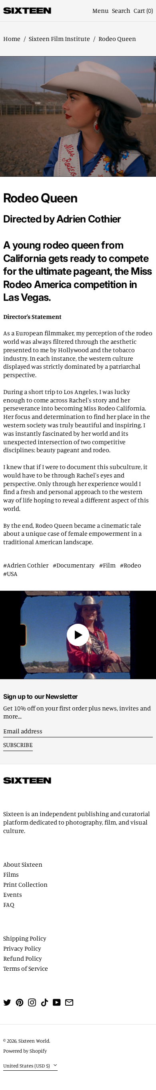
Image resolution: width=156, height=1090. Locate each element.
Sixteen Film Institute (59, 39)
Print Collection (25, 884)
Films (11, 874)
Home (11, 39)
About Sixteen (22, 864)
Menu (100, 10)
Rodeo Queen (117, 39)
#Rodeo (130, 565)
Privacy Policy (22, 948)
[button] (121, 10)
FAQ (8, 904)
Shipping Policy (24, 938)
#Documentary (74, 565)
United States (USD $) (27, 1065)
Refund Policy (22, 958)
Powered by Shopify (25, 1050)
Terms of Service (25, 968)
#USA (10, 573)
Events (12, 894)
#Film (107, 565)
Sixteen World (33, 1040)
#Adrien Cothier (25, 565)
